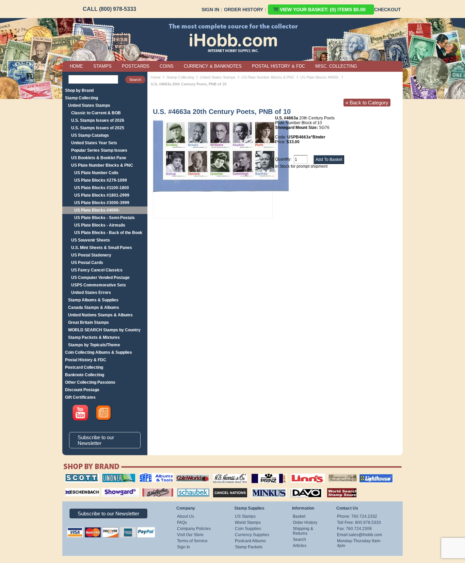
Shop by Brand (79, 90)
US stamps (330, 473)
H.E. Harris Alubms (226, 473)
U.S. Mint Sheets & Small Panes (101, 247)
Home (156, 77)
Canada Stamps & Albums (93, 307)
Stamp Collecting (81, 98)
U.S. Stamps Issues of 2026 (97, 120)
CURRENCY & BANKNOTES (213, 66)
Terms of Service (192, 541)
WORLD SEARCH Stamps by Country (104, 330)
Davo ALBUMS (296, 487)
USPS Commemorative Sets (98, 285)
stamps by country (336, 487)
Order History (243, 9)
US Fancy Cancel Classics (97, 270)
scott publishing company (76, 476)
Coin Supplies (248, 528)
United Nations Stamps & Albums (100, 315)
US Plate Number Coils (96, 172)
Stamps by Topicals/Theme (94, 345)
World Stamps (248, 522)
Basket (299, 516)
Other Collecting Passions (90, 382)
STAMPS (102, 66)
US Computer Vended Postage (100, 277)
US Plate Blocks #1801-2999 (101, 195)
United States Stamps (89, 105)
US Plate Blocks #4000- (97, 210)
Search (299, 539)
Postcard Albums (250, 541)
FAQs (182, 522)
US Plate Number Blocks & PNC (102, 165)
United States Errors (91, 292)
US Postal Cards (87, 262)
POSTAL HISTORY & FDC (278, 66)
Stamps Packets (224, 487)
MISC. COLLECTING (336, 66)
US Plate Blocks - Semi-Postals (104, 217)
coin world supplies (190, 473)
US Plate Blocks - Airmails (99, 225)
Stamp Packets (248, 547)
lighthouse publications (367, 476)
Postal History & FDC (85, 360)
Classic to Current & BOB (96, 113)
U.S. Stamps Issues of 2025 (97, 128)
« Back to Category (367, 102)
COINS (167, 66)
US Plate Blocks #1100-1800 (101, 187)
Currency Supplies (252, 534)
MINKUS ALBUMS (263, 487)
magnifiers (72, 487)
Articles (299, 545)
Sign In (210, 9)
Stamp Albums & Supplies (93, 300)
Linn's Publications (300, 473)
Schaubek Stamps (189, 487)
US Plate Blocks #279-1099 (100, 180)
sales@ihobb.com (365, 534)
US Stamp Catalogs (90, 135)
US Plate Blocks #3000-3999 (101, 202)
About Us (185, 516)
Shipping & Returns (303, 531)
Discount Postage (82, 389)
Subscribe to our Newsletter (96, 440)
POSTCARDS (135, 66)
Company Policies (194, 528)
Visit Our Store (190, 534)
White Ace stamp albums (151, 489)
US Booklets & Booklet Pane (98, 157)
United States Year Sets (94, 142)
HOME (76, 66)
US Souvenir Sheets (90, 240)
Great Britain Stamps (88, 322)
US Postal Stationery (91, 255)
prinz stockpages (261, 473)
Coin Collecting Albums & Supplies (98, 352)
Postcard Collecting (84, 367)
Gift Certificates (80, 397)
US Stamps (245, 516)
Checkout (387, 9)
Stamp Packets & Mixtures (94, 337)
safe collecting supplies (149, 476)
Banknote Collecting (84, 374)
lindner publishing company (115, 476)
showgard (108, 487)
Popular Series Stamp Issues (99, 150)
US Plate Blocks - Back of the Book (108, 232)
